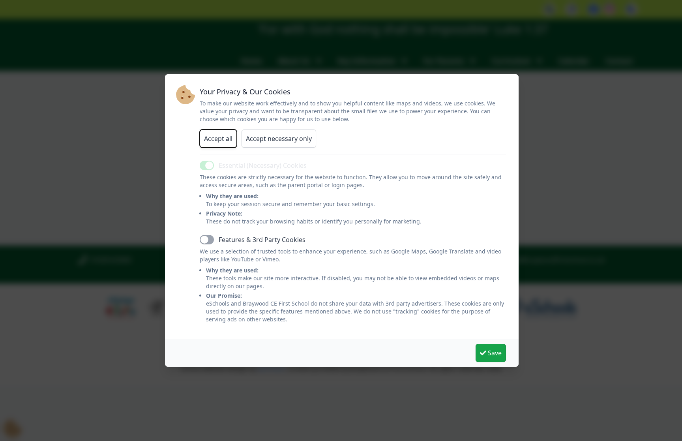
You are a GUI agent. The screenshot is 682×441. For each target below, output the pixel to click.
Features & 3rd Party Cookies (262, 239)
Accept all (218, 138)
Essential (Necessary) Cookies (263, 165)
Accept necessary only (279, 138)
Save (494, 353)
